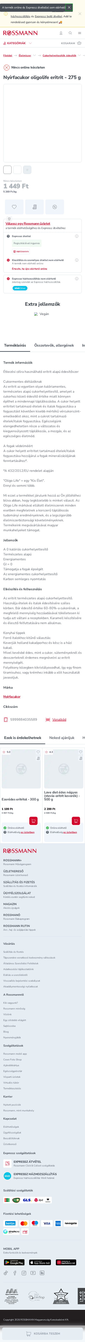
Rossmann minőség (14, 1008)
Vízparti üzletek (11, 1077)
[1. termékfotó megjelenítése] (7, 170)
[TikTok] (5, 1273)
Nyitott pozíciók (12, 1104)
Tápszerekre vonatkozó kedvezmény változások (29, 957)
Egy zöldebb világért (14, 1020)
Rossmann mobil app (15, 1053)
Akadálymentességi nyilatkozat (20, 986)
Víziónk (7, 1014)
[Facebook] (14, 1273)
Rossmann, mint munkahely (18, 1110)
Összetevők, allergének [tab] (54, 345)
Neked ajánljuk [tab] (61, 737)
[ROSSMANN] (19, 851)
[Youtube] (33, 1273)
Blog (6, 1031)
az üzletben (27, 832)
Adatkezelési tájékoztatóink (18, 969)
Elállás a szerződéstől (15, 975)
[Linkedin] (42, 1272)
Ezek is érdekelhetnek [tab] (22, 737)
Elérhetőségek (11, 1126)
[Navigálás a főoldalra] (20, 33)
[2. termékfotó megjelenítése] (17, 170)
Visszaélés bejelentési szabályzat (21, 980)
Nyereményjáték (12, 1037)
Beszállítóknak (11, 1138)
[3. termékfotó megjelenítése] (27, 170)
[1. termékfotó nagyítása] (42, 123)
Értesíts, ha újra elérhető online (29, 268)
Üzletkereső (10, 1144)
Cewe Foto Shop (12, 1059)
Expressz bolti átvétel (48, 16)
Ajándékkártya (11, 1065)
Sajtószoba (9, 1026)
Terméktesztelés (12, 1088)
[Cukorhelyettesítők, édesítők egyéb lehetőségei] (79, 55)
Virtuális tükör (11, 1082)
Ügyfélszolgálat (12, 1132)
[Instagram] (23, 1273)
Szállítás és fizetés (13, 952)
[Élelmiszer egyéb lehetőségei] (34, 55)
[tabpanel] (42, 540)
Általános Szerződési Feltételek (20, 963)
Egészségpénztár (12, 1071)
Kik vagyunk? (10, 1002)
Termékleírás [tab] (15, 345)
